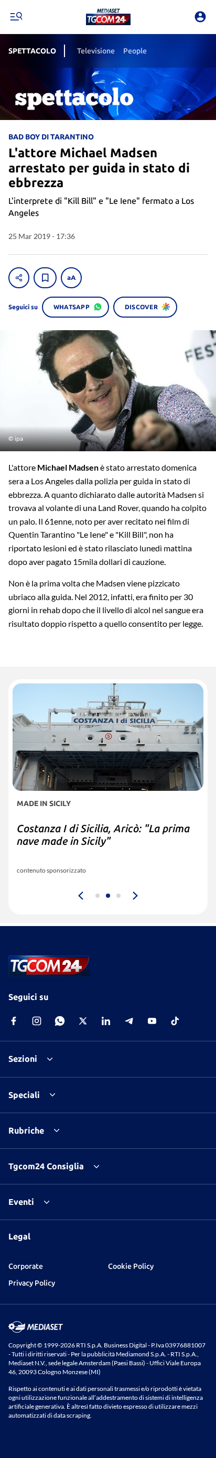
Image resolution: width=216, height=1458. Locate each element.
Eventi (21, 1201)
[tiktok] (175, 1021)
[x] (83, 1021)
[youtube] (152, 1021)
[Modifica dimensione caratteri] (71, 277)
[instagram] (36, 1021)
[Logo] (108, 16)
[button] (108, 16)
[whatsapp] (60, 1021)
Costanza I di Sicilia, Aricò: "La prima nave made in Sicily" (103, 834)
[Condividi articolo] (18, 277)
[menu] (15, 16)
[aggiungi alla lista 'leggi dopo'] (45, 277)
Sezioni (22, 1058)
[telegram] (129, 1021)
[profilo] (200, 16)
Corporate (25, 1266)
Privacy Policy (31, 1283)
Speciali (24, 1095)
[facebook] (13, 1021)
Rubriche (26, 1130)
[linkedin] (106, 1021)
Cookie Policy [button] (131, 1266)
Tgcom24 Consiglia (46, 1166)
